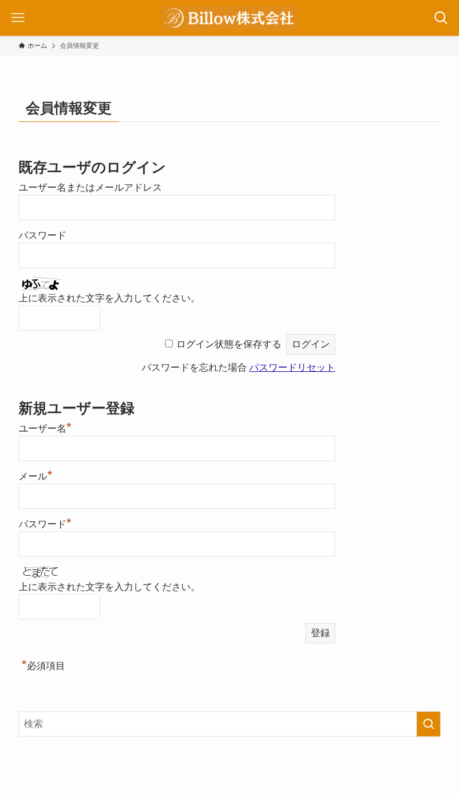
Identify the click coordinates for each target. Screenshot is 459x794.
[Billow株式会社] (229, 18)
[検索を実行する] (428, 724)
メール (36, 476)
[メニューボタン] (18, 18)
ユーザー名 (45, 428)
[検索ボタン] (441, 18)
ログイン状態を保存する (228, 344)
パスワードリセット (292, 367)
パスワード (42, 235)
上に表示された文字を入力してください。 (109, 298)
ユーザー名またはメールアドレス (90, 187)
